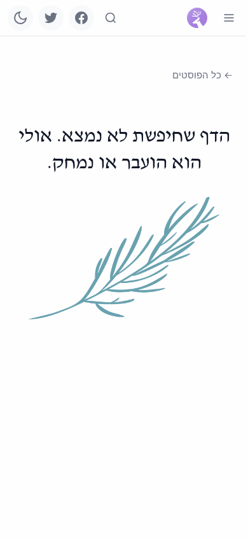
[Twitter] (51, 18)
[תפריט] (228, 17)
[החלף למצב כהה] (20, 18)
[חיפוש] (110, 17)
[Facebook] (81, 18)
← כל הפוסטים (202, 75)
